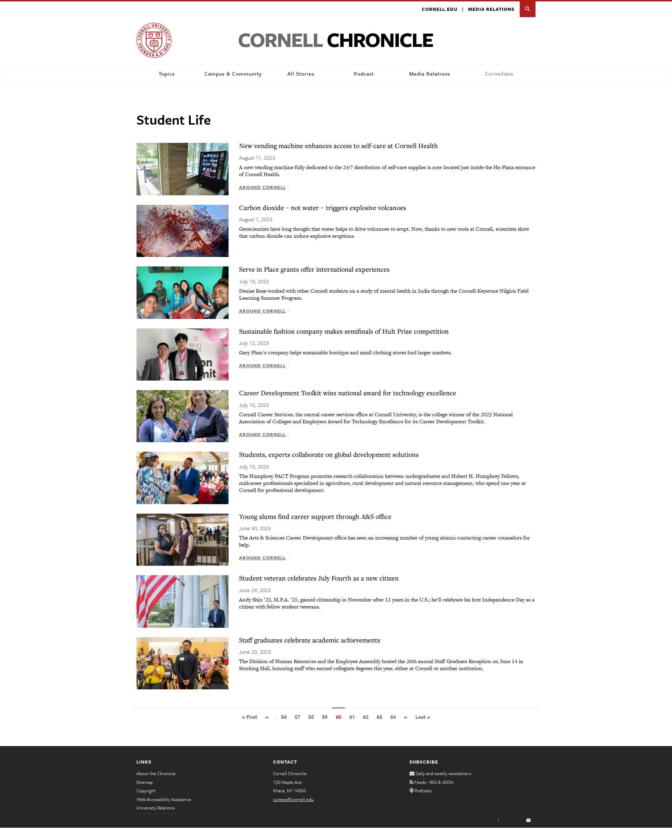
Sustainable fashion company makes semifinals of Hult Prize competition (344, 331)
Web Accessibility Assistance (163, 799)
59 (326, 717)
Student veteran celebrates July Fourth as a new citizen (319, 577)
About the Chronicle (156, 773)
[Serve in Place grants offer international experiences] (182, 292)
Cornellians (499, 73)
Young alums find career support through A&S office (315, 516)
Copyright (146, 790)
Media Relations (491, 9)
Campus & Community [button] (233, 73)
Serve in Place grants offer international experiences (314, 269)
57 (299, 717)
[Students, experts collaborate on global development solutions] (182, 477)
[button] (528, 9)
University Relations (155, 807)
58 (312, 717)
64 (394, 717)
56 (285, 717)
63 (381, 717)
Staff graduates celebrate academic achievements (309, 639)
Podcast (364, 73)
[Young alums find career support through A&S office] (182, 539)
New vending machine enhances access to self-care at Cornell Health (338, 145)
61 (353, 717)
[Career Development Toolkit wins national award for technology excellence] (182, 415)
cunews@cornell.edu (293, 799)
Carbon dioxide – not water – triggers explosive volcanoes (322, 207)
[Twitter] (513, 821)
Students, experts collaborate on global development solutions (329, 454)
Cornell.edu (439, 9)
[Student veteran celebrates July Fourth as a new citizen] (182, 600)
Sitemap (144, 782)
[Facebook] (498, 821)
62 (367, 717)
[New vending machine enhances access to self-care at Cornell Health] (182, 168)
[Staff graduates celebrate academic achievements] (182, 662)
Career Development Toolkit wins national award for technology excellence (347, 392)
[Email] (529, 821)
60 (340, 719)
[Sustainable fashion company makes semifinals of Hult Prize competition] (182, 354)
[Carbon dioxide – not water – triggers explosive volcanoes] (182, 230)
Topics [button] (167, 73)
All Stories (300, 73)
